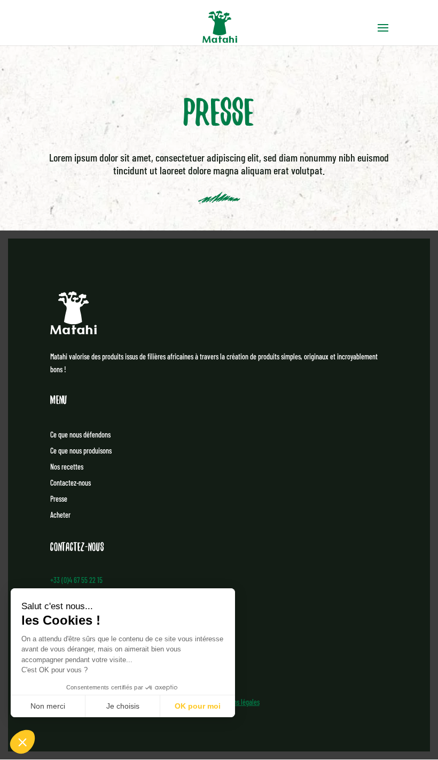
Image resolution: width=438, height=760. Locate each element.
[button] (22, 742)
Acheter (60, 515)
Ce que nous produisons (81, 451)
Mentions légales (238, 702)
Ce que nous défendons (80, 435)
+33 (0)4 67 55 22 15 (76, 580)
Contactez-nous (70, 483)
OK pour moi (198, 706)
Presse (58, 499)
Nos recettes (66, 467)
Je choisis (122, 706)
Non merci (47, 706)
